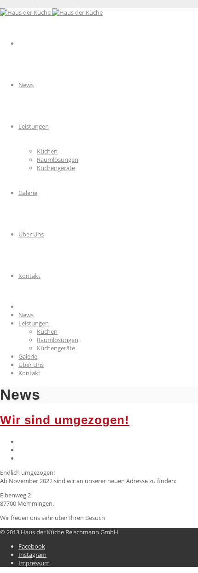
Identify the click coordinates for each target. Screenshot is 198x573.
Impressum (34, 563)
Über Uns (31, 364)
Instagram (32, 554)
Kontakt (29, 373)
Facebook (31, 546)
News (26, 315)
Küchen (47, 331)
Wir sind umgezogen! (64, 420)
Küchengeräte (56, 348)
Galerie (27, 356)
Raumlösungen (57, 340)
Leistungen (33, 323)
